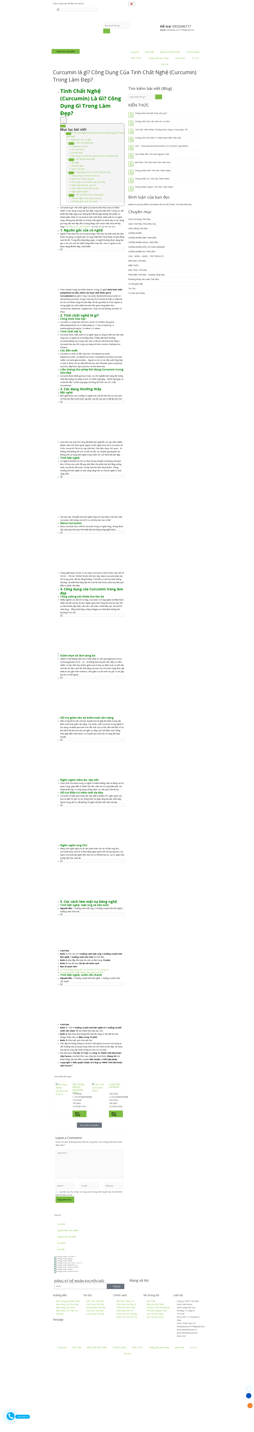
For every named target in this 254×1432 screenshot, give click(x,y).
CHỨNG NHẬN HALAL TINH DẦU (143, 242)
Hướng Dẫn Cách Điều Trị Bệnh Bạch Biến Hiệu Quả (158, 137)
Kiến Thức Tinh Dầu (137, 270)
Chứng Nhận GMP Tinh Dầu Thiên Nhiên (153, 170)
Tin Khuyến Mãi (135, 283)
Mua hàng (77, 1113)
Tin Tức (195, 58)
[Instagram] (154, 1285)
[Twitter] (140, 1285)
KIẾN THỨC (136, 58)
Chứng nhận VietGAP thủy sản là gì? (151, 113)
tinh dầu (61, 1249)
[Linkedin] (147, 1285)
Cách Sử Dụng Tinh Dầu (139, 219)
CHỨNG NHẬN (192, 52)
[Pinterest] (161, 1285)
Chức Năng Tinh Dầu (138, 228)
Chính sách (180, 58)
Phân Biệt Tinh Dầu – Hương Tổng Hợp (146, 274)
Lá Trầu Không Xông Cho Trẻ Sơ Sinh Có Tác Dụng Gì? (84, 969)
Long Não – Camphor (115, 1086)
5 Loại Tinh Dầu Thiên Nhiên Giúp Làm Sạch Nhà (81, 972)
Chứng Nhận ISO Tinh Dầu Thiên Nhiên (152, 178)
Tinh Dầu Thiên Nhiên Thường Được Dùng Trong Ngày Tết (161, 129)
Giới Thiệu (149, 52)
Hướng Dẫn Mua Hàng (158, 58)
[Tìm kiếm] (158, 97)
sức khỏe (61, 1243)
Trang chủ (134, 52)
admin (131, 204)
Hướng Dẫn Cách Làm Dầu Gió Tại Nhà (152, 121)
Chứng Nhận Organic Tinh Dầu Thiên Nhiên (154, 186)
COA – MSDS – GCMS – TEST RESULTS (146, 256)
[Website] (113, 1186)
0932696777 (23, 1416)
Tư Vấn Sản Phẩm (136, 293)
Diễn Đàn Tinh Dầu (137, 260)
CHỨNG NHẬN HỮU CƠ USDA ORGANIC (146, 247)
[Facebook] (133, 1285)
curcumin (61, 1224)
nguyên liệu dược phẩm (67, 1230)
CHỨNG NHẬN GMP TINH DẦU (142, 237)
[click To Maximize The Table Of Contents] (63, 120)
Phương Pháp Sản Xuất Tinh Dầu (143, 279)
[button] (55, 1218)
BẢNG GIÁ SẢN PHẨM (170, 52)
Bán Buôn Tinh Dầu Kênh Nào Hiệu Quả (152, 162)
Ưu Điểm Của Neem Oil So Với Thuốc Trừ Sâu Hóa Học (166, 204)
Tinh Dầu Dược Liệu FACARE (77, 226)
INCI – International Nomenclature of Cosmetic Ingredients (161, 146)
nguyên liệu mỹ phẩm (66, 1236)
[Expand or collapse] (63, 126)
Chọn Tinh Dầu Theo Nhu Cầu (142, 223)
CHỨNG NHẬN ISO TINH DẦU (141, 251)
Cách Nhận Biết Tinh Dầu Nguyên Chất (152, 154)
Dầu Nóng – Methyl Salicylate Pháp (79, 1086)
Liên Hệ (164, 64)
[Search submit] (106, 31)
